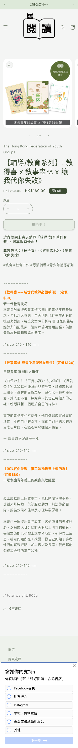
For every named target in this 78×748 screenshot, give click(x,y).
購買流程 (14, 659)
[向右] (48, 135)
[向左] (29, 135)
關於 (11, 649)
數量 (6, 200)
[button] (5, 27)
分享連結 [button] (14, 608)
